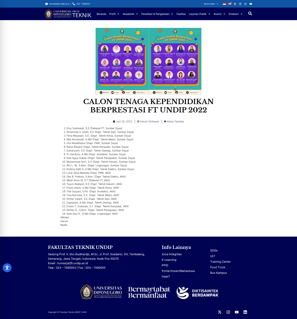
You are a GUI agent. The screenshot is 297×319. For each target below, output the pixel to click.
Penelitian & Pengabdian (155, 13)
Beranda (101, 13)
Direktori (234, 13)
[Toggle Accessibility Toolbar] (7, 268)
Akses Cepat (209, 4)
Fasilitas (181, 13)
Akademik (128, 13)
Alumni (218, 13)
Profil (112, 13)
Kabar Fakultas (175, 121)
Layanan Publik (198, 13)
